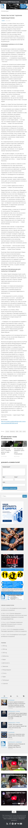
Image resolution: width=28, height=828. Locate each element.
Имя (4, 477)
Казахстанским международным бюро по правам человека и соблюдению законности (15, 818)
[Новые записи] (4, 696)
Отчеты (4, 673)
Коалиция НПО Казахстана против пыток (11, 2)
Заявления (5, 666)
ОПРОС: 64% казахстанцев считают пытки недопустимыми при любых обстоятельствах (17, 726)
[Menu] (26, 2)
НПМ (17, 431)
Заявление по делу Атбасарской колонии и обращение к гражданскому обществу (16, 745)
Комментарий (6, 466)
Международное (6, 669)
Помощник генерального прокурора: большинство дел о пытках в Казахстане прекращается (12, 624)
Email (16, 477)
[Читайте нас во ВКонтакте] (18, 824)
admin (3, 20)
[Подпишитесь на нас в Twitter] (15, 824)
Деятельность (6, 663)
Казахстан (12, 431)
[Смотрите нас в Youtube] (21, 824)
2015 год (4, 645)
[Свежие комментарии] (17, 696)
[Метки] (23, 696)
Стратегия (5, 683)
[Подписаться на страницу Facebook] (10, 824)
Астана (7, 431)
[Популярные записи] (11, 696)
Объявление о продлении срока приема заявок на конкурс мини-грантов (16, 736)
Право (4, 676)
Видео (4, 659)
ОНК (20, 431)
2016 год (4, 649)
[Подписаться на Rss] (7, 824)
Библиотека (5, 656)
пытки (24, 431)
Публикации (4, 11)
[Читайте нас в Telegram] (13, 824)
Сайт (4, 482)
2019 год (4, 652)
